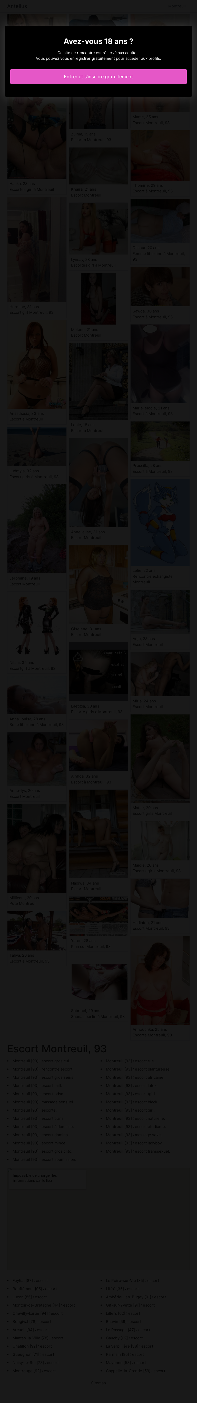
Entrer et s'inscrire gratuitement (98, 76)
